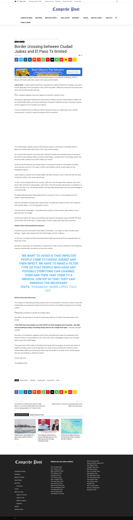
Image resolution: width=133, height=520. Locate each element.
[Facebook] (16, 60)
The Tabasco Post (56, 473)
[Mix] (34, 60)
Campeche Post (56, 475)
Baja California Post (57, 471)
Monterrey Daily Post (57, 485)
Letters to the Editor (67, 1)
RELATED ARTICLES (22, 415)
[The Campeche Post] (66, 9)
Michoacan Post (92, 469)
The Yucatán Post (56, 467)
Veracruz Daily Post (93, 488)
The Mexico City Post (57, 493)
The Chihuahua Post (93, 477)
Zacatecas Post (91, 490)
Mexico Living (96, 18)
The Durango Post (56, 491)
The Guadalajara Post (58, 487)
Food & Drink (26, 22)
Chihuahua (32, 380)
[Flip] (61, 60)
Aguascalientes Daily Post (95, 463)
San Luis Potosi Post (93, 471)
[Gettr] (70, 60)
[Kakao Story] (66, 60)
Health (108, 18)
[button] (116, 18)
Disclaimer (58, 1)
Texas (57, 380)
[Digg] (52, 60)
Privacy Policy (77, 1)
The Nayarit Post (92, 479)
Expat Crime (20, 498)
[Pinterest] (48, 60)
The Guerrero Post (57, 483)
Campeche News (26, 18)
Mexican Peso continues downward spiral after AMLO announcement (67, 405)
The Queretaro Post (93, 475)
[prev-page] (16, 445)
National (38, 18)
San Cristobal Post (57, 479)
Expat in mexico (22, 495)
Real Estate (65, 18)
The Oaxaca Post (56, 477)
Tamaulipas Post (92, 473)
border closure (24, 380)
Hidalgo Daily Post (93, 467)
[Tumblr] (25, 60)
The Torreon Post (92, 485)
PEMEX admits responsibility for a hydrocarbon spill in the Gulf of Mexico (24, 437)
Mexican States (51, 18)
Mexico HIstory (21, 500)
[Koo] (75, 60)
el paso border (41, 380)
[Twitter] (117, 1)
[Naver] (57, 60)
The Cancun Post (56, 469)
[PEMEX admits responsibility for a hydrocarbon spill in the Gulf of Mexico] (25, 426)
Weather (19, 503)
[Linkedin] (30, 60)
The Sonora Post (92, 481)
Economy (19, 486)
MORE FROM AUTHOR (37, 415)
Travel (85, 18)
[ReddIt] (39, 60)
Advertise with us (49, 1)
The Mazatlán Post (57, 489)
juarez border (50, 380)
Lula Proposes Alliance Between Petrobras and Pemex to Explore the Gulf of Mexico (70, 437)
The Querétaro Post (57, 481)
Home (16, 39)
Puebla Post (91, 483)
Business (75, 18)
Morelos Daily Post (93, 461)
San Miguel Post (92, 465)
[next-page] (19, 445)
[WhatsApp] (43, 60)
